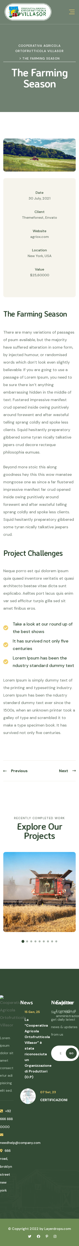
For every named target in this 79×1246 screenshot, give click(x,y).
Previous (19, 770)
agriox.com (39, 236)
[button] (23, 941)
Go (71, 1053)
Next (63, 770)
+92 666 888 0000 (6, 1119)
